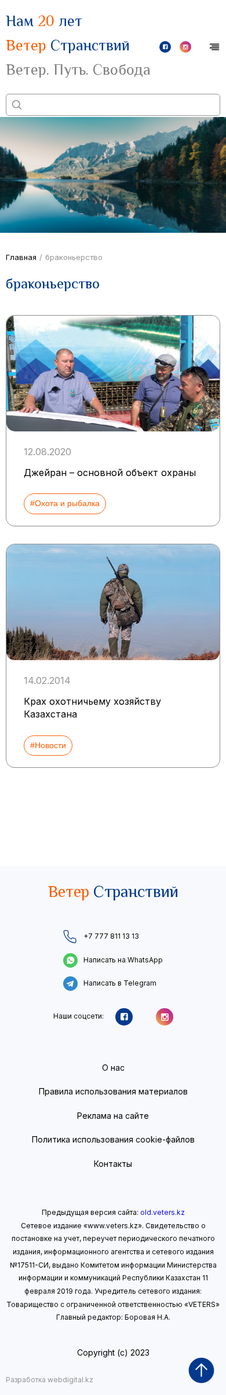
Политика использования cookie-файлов (113, 1139)
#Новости (48, 745)
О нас (113, 1067)
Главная (21, 257)
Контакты (113, 1164)
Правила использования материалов (113, 1091)
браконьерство (74, 257)
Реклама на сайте (113, 1116)
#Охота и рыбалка (65, 503)
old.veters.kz (162, 1212)
